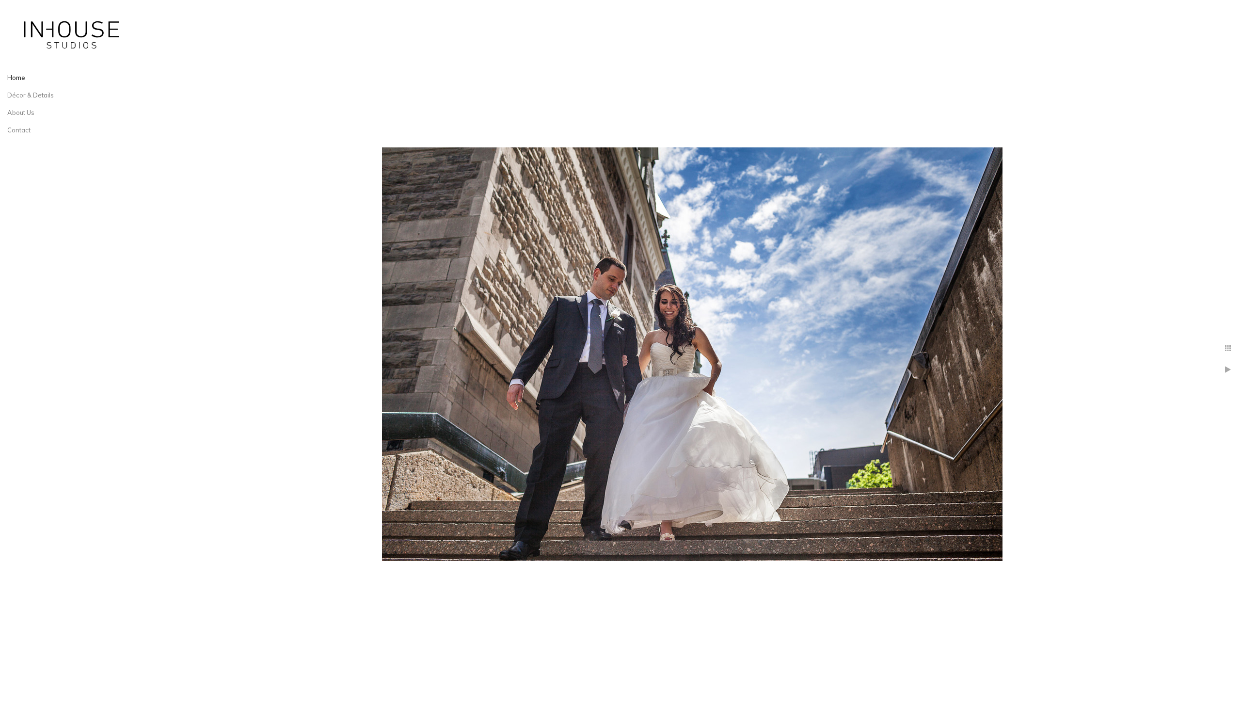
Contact (19, 130)
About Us (20, 112)
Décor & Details (30, 95)
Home (16, 77)
